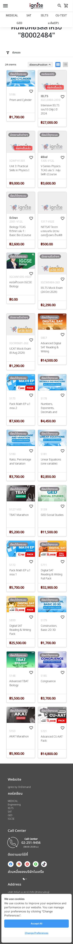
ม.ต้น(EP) (53, 23)
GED (19, 23)
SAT (28, 15)
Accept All (36, 923)
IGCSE (11, 818)
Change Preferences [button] (36, 932)
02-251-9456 (31, 842)
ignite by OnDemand (19, 787)
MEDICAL (12, 15)
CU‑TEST (61, 15)
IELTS (44, 15)
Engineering (14, 804)
